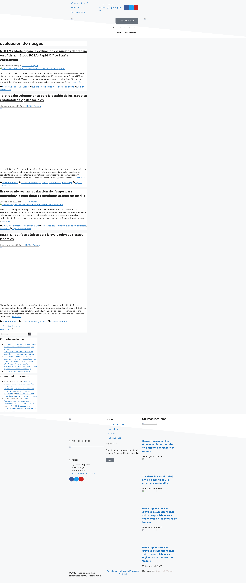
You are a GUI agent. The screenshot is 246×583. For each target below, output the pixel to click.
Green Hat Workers (164, 571)
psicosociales (55, 182)
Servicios (75, 7)
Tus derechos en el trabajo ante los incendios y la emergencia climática (158, 480)
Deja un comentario (21, 229)
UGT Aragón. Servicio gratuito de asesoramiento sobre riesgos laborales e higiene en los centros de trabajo (20, 366)
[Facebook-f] (126, 7)
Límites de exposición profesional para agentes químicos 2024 (19, 384)
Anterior (5, 329)
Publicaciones (130, 33)
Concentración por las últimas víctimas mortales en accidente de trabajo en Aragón (20, 346)
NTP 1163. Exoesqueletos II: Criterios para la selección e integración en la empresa (20, 401)
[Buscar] (29, 334)
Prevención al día (119, 28)
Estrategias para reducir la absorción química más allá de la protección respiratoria (19, 391)
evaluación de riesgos (42, 87)
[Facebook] (71, 479)
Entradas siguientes (11, 326)
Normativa (133, 28)
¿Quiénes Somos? (79, 3)
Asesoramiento (78, 12)
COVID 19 (6, 226)
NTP (55, 87)
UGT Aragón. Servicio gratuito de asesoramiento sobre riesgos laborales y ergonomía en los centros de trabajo (20, 359)
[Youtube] (136, 7)
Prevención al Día (21, 87)
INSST (45, 182)
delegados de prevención (53, 226)
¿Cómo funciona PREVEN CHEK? (17, 371)
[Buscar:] (14, 334)
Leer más (76, 82)
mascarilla (5, 229)
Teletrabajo (67, 182)
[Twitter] (131, 7)
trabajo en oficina (66, 87)
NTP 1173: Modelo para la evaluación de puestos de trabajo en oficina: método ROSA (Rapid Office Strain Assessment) (43, 55)
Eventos (119, 33)
